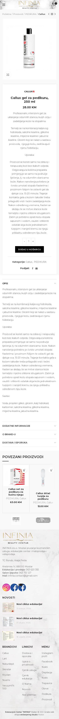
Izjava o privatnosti (28, 663)
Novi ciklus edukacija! (29, 604)
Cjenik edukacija (27, 677)
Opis (5, 283)
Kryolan (6, 674)
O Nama (26, 683)
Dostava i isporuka (14, 442)
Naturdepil (8, 664)
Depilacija (47, 672)
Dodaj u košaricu (29, 249)
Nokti (45, 667)
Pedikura (46, 694)
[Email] (36, 268)
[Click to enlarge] (8, 75)
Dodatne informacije (16, 426)
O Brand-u (9, 434)
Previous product (48, 14)
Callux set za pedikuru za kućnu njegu (16, 492)
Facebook (47, 661)
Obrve (45, 688)
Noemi (6, 680)
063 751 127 (25, 572)
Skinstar (6, 669)
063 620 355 (32, 569)
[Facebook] (32, 268)
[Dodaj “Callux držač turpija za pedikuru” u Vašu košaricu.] (51, 470)
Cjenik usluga (29, 670)
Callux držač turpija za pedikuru (43, 496)
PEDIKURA (30, 14)
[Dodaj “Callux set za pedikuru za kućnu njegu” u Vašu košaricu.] (24, 470)
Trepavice (47, 683)
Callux (41, 14)
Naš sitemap (29, 694)
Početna (6, 14)
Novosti (26, 689)
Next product (55, 14)
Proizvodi (18, 14)
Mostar (21, 712)
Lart (4, 658)
